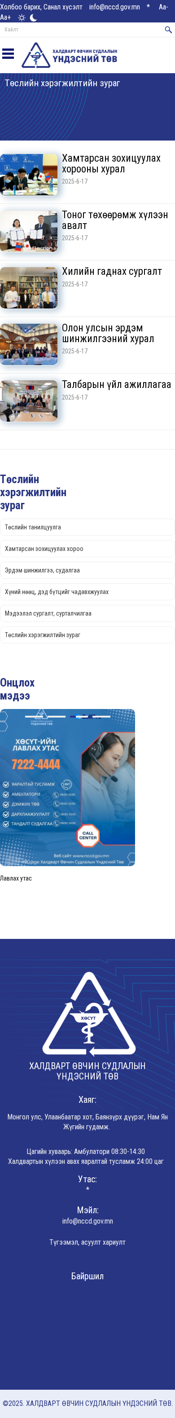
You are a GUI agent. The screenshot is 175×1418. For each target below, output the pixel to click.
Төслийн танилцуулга (33, 527)
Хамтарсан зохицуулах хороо (44, 548)
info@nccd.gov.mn (114, 7)
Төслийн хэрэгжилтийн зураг (42, 635)
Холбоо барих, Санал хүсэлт (41, 7)
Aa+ (5, 17)
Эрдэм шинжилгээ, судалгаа (42, 570)
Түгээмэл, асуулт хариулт (87, 1242)
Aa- (163, 7)
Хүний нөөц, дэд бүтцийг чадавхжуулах (57, 591)
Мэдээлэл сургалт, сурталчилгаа (48, 613)
